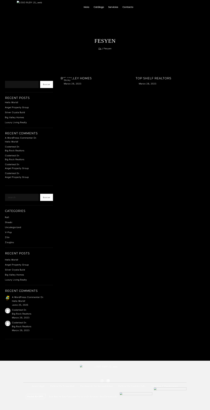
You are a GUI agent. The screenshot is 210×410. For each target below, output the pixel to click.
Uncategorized (13, 227)
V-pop (8, 232)
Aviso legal (38, 386)
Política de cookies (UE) (131, 386)
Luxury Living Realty (16, 122)
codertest (10, 146)
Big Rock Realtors (14, 150)
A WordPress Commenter (19, 137)
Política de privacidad (62, 386)
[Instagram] (102, 380)
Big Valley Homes (76, 78)
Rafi (7, 217)
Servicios (113, 7)
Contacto (127, 7)
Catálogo (99, 7)
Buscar (9, 78)
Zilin (7, 237)
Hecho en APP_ (36, 396)
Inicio (86, 7)
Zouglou (9, 242)
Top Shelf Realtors (153, 78)
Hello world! (11, 102)
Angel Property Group (17, 107)
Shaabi (8, 222)
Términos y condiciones (164, 386)
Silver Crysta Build (15, 112)
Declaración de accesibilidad (96, 386)
